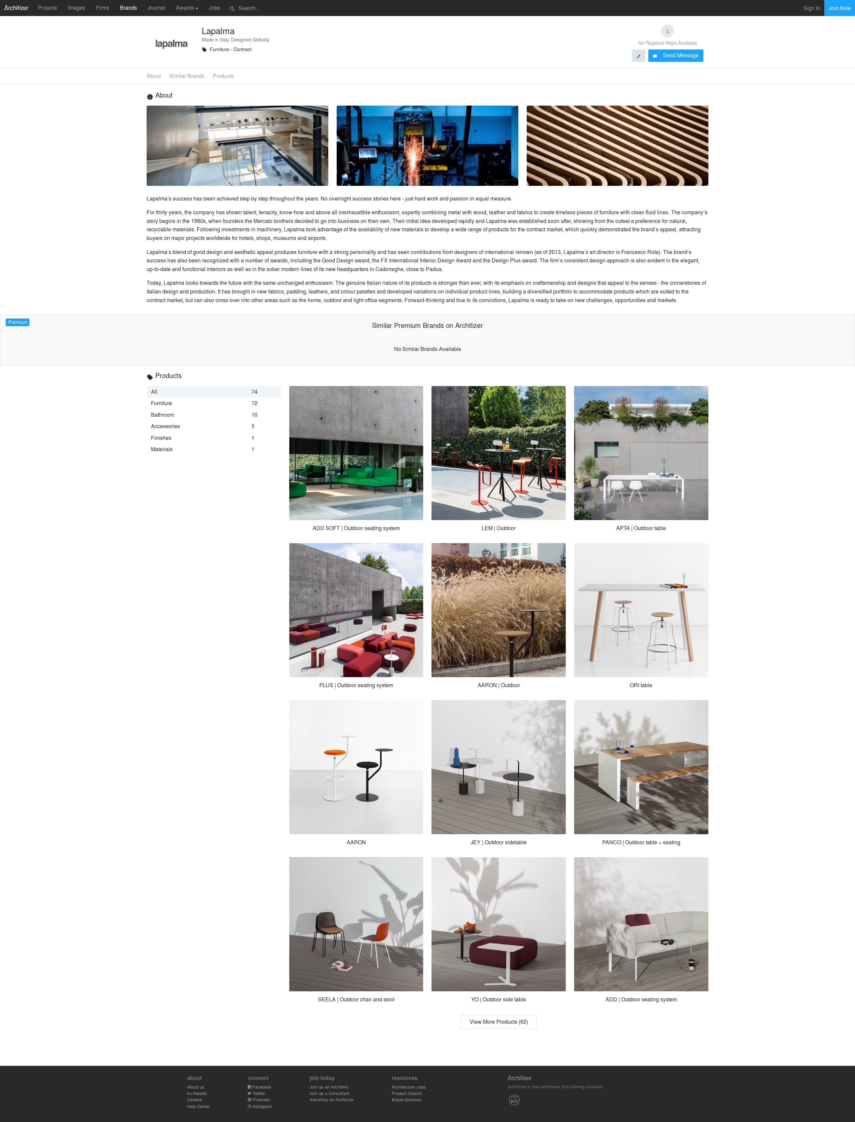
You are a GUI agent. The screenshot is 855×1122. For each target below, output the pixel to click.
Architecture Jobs (409, 1087)
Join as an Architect (329, 1087)
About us (195, 1087)
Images (76, 7)
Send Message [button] (676, 55)
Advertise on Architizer (332, 1099)
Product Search (407, 1093)
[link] (214, 391)
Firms (102, 7)
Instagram (261, 1106)
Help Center (198, 1106)
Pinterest (260, 1099)
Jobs (214, 7)
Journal (156, 7)
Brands (128, 7)
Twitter (258, 1093)
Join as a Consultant (329, 1093)
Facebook (261, 1087)
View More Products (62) (499, 1021)
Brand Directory (407, 1099)
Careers (194, 1099)
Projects (47, 7)
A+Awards (197, 1093)
